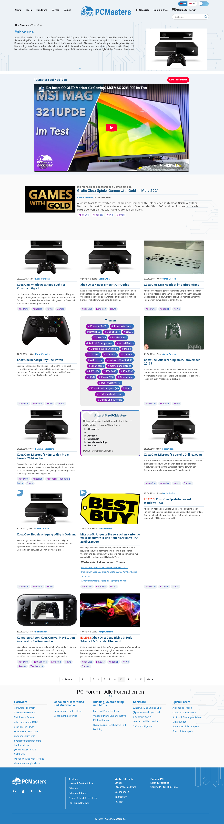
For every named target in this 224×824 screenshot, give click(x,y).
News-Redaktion (85, 198)
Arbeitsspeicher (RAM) (26, 722)
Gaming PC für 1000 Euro (164, 786)
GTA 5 (129, 331)
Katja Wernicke (42, 279)
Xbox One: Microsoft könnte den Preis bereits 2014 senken (43, 456)
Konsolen (98, 214)
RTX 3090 (128, 371)
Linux (128, 388)
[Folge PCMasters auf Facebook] (31, 791)
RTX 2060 (94, 354)
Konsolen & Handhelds (184, 712)
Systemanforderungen (111, 394)
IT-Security (142, 10)
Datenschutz (122, 791)
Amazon (92, 435)
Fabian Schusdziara (44, 449)
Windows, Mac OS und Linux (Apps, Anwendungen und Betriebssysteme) (147, 712)
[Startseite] (15, 25)
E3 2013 (164, 586)
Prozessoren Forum (24, 712)
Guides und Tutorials (111, 399)
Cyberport (93, 438)
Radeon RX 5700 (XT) (120, 360)
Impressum (121, 796)
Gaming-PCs (160, 10)
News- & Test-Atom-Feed (83, 798)
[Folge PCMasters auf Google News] (14, 791)
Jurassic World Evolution (104, 348)
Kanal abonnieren (178, 79)
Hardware (41, 10)
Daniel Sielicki (168, 493)
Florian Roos (168, 449)
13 (141, 679)
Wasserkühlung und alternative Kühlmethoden (109, 718)
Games (67, 10)
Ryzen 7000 (107, 377)
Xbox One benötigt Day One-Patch (40, 360)
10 (121, 679)
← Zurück (67, 679)
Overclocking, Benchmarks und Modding (109, 727)
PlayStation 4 (119, 337)
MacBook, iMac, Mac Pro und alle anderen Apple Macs (29, 761)
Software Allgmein (143, 726)
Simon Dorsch (169, 279)
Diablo (127, 348)
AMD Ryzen (96, 360)
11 (127, 679)
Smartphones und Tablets (67, 711)
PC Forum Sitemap (79, 803)
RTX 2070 (111, 354)
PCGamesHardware (125, 786)
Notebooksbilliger (97, 442)
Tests (28, 10)
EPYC (92, 377)
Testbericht (36, 666)
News (18, 10)
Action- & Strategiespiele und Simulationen (188, 719)
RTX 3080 (111, 371)
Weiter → (152, 679)
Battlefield (95, 331)
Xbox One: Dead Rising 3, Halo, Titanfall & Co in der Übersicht (106, 639)
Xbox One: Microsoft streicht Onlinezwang (173, 454)
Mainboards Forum (24, 717)
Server (55, 10)
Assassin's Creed (123, 326)
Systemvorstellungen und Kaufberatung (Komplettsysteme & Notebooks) (27, 747)
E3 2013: (150, 499)
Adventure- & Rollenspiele (186, 726)
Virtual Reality (126, 343)
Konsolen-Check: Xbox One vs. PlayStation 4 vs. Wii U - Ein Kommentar (46, 639)
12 (134, 679)
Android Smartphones (100, 343)
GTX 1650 (127, 354)
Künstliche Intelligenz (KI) (105, 388)
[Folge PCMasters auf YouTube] (22, 791)
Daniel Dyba (104, 279)
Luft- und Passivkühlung (106, 711)
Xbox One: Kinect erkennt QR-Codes (104, 284)
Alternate (93, 429)
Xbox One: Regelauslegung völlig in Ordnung (47, 534)
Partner (119, 801)
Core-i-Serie (126, 377)
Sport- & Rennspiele (183, 731)
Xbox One (84, 214)
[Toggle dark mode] (204, 3)
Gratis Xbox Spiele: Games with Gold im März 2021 (118, 191)
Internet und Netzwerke (145, 721)
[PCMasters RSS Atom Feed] (39, 791)
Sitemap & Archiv (78, 793)
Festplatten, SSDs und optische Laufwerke (26, 733)
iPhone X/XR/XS (98, 326)
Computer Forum (186, 10)
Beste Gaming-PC (111, 382)
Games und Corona (120, 365)
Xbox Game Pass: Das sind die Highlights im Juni (103, 581)
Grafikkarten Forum (24, 727)
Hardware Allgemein (24, 708)
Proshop (92, 445)
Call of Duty (113, 331)
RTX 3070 (94, 371)
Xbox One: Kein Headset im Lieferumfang (171, 284)
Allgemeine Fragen (182, 708)
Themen (24, 25)
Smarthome (97, 365)
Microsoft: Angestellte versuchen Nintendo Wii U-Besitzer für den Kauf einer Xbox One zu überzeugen (110, 538)
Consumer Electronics (65, 716)
